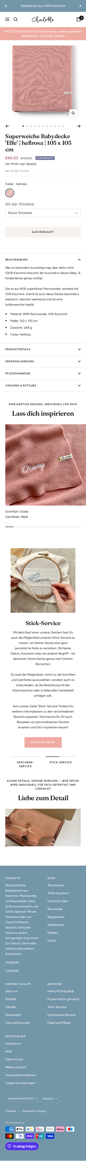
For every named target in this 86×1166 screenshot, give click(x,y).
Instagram (12, 962)
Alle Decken (55, 885)
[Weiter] (79, 126)
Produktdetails (17, 349)
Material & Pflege (59, 1023)
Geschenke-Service (61, 1015)
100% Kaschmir (58, 893)
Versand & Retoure (20, 385)
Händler (10, 1007)
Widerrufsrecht (15, 1067)
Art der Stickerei (19, 204)
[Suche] (16, 19)
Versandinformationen (20, 1075)
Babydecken (56, 917)
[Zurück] (7, 126)
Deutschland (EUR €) (20, 1098)
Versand (31, 163)
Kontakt (10, 999)
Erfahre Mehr (43, 742)
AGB (8, 1051)
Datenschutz (14, 1059)
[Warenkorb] (78, 19)
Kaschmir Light (57, 901)
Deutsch (48, 1098)
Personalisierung (19, 361)
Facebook (12, 970)
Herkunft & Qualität (60, 991)
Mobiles (52, 933)
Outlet (51, 941)
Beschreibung (16, 259)
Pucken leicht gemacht (63, 999)
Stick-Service (56, 1007)
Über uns (11, 991)
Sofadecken (55, 925)
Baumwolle (55, 909)
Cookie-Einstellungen (20, 1083)
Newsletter (13, 1015)
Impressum (13, 1043)
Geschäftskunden (17, 1023)
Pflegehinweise (17, 373)
